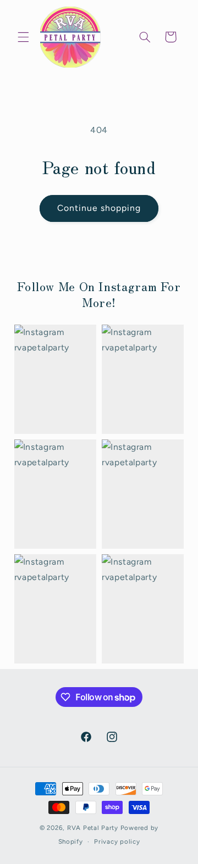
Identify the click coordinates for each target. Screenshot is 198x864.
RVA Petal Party (92, 828)
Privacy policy (117, 841)
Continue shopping (99, 208)
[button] (23, 36)
